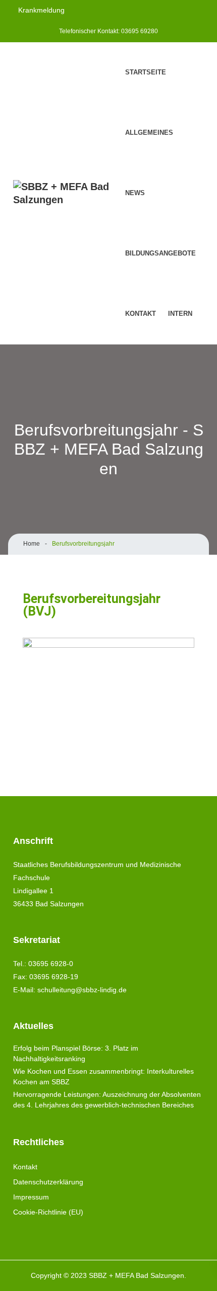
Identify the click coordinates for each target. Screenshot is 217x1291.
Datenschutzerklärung (48, 1182)
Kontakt (140, 313)
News (135, 193)
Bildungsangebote (160, 253)
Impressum (31, 1197)
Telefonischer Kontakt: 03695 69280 (108, 31)
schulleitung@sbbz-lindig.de (82, 990)
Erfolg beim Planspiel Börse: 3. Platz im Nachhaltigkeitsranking (75, 1053)
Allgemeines (149, 132)
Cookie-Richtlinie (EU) (48, 1212)
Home (31, 543)
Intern (180, 313)
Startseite (145, 72)
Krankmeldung (41, 10)
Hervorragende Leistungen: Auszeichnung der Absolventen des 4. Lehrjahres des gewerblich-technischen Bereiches (107, 1099)
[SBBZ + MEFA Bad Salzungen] (66, 193)
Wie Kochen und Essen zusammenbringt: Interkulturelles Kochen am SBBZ (103, 1076)
